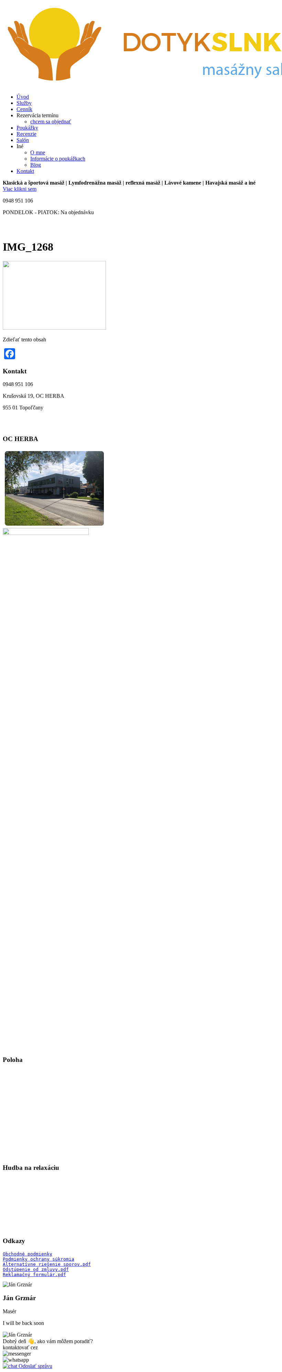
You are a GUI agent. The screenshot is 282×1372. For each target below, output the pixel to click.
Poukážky (27, 128)
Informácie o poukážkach (57, 159)
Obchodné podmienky (27, 1253)
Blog (35, 165)
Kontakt (25, 171)
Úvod (23, 97)
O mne (37, 152)
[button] (17, 1354)
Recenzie (26, 134)
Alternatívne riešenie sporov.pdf (47, 1264)
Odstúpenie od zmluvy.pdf (36, 1269)
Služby (24, 103)
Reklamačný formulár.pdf (34, 1274)
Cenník (24, 109)
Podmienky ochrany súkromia (38, 1259)
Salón (23, 140)
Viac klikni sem (19, 189)
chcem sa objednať (50, 121)
